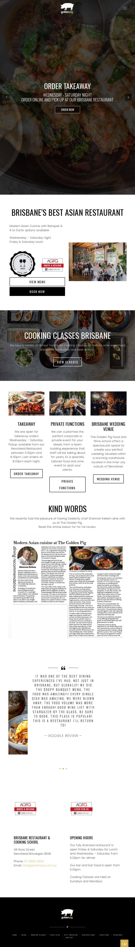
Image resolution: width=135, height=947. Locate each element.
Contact (69, 937)
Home (15, 935)
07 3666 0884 (34, 861)
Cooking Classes (38, 935)
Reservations (88, 935)
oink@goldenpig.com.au (40, 865)
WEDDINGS (117, 935)
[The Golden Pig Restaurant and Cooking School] (42, 252)
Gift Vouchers (71, 935)
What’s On (55, 935)
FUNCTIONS (104, 935)
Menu (24, 935)
